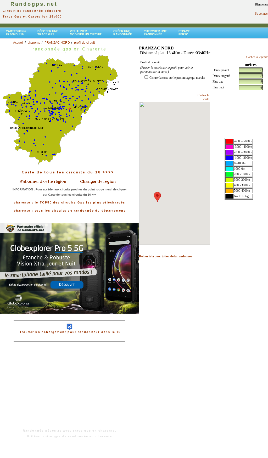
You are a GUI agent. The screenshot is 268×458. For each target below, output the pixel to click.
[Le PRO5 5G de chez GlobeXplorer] (69, 268)
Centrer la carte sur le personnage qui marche (177, 78)
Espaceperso (184, 33)
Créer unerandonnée (122, 33)
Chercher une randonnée (155, 33)
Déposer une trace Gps (47, 33)
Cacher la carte (203, 97)
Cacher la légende (257, 57)
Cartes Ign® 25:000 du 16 (16, 33)
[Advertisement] (70, 388)
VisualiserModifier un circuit (86, 33)
